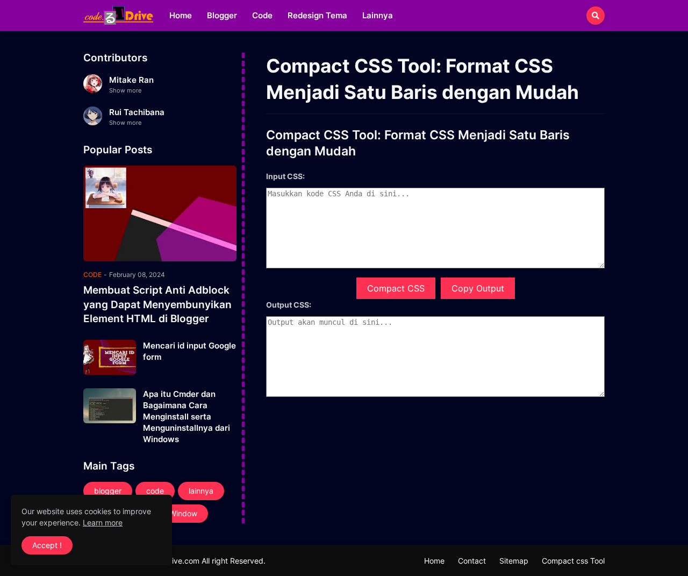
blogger (107, 490)
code (155, 490)
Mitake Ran (131, 80)
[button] (595, 15)
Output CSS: (288, 304)
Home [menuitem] (180, 15)
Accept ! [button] (47, 545)
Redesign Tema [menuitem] (317, 15)
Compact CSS (396, 288)
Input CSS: (285, 176)
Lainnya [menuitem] (377, 15)
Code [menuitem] (262, 15)
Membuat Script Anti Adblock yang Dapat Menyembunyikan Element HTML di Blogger (157, 304)
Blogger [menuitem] (222, 15)
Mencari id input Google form (189, 351)
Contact (472, 560)
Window (183, 513)
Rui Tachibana (136, 112)
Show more (125, 90)
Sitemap (513, 560)
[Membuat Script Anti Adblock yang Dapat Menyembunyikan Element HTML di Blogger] (159, 213)
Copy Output (478, 288)
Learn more (103, 522)
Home (434, 560)
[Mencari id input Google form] (109, 357)
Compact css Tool (573, 560)
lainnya (201, 490)
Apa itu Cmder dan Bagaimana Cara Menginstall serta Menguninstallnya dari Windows (186, 416)
